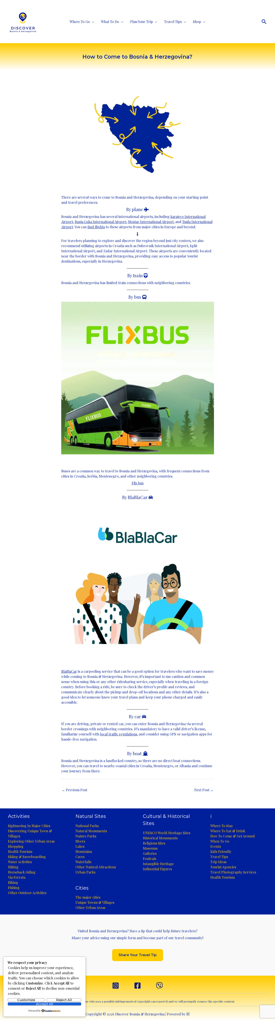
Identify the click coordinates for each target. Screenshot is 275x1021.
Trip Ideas (218, 862)
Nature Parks (85, 836)
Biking (13, 882)
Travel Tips (173, 21)
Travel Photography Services (233, 872)
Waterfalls (83, 862)
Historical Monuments (160, 838)
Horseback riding (21, 872)
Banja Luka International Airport (100, 221)
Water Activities (20, 862)
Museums (150, 848)
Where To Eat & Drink (227, 831)
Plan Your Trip (141, 21)
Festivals (149, 858)
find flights (96, 227)
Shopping (15, 846)
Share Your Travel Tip (138, 955)
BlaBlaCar (69, 671)
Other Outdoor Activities (27, 892)
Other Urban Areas (90, 907)
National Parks (87, 825)
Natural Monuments (91, 831)
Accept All (44, 1004)
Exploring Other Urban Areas (31, 841)
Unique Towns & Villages (94, 902)
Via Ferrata (16, 877)
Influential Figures (157, 869)
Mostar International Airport (151, 221)
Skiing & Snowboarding (27, 856)
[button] (264, 21)
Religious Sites (154, 843)
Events (215, 846)
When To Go (219, 841)
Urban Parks (85, 872)
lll (187, 1014)
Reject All (64, 999)
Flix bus (138, 483)
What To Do (110, 21)
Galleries (150, 853)
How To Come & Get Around (232, 836)
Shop (197, 21)
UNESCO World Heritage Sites (166, 833)
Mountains (83, 851)
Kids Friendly (220, 851)
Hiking (13, 867)
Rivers (80, 841)
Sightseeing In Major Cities (29, 825)
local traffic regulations (118, 734)
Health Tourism (20, 851)
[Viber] (159, 985)
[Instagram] (115, 985)
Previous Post (74, 790)
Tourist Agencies (223, 867)
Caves (79, 856)
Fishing (14, 887)
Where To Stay (221, 825)
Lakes (79, 846)
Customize (26, 999)
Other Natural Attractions (95, 867)
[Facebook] (137, 985)
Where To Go (80, 21)
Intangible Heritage (158, 863)
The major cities (87, 897)
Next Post (204, 790)
